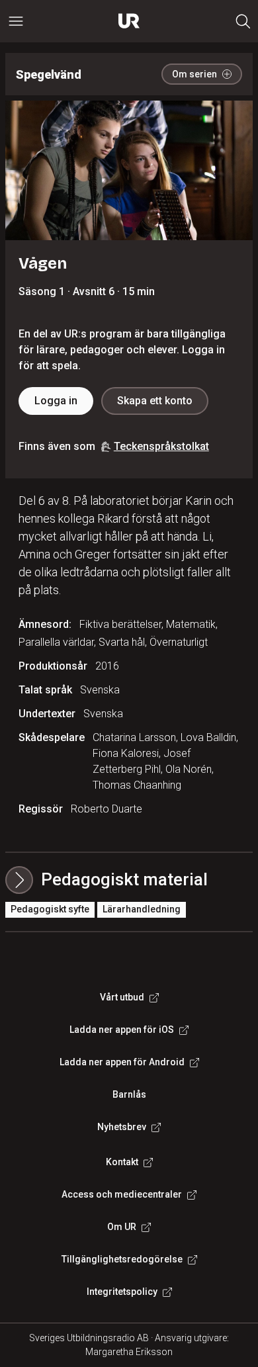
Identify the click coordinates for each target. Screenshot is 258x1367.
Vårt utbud (122, 997)
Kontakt (122, 1162)
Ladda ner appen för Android (122, 1062)
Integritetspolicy (122, 1291)
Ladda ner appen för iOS (121, 1029)
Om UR (121, 1226)
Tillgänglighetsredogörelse (122, 1259)
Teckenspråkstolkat (161, 446)
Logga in (55, 400)
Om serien (194, 74)
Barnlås (129, 1094)
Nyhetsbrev (121, 1127)
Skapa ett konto (155, 400)
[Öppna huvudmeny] (16, 21)
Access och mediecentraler (122, 1194)
